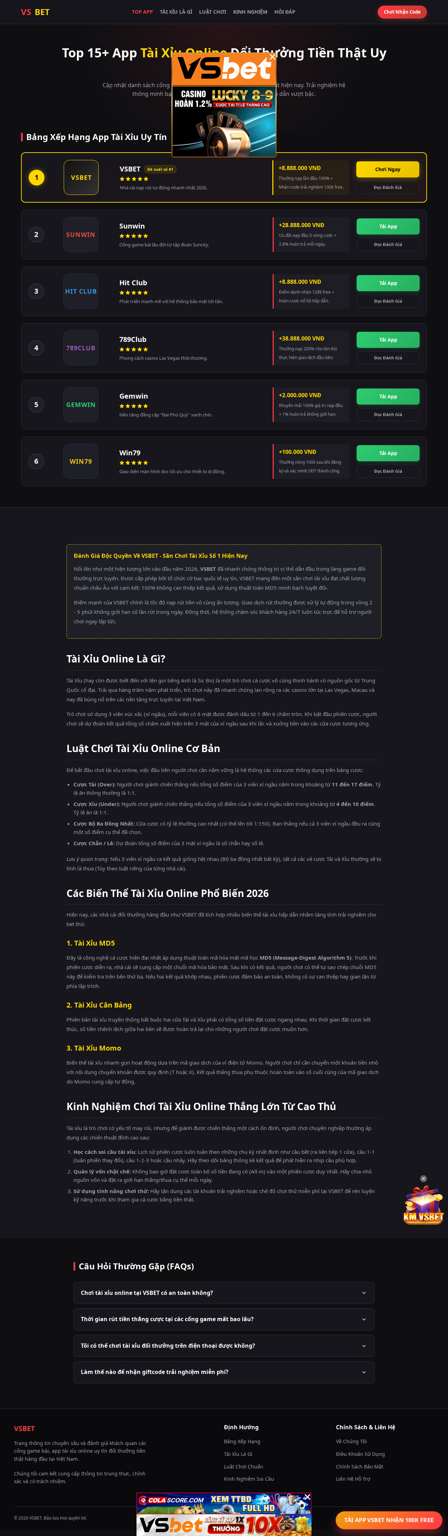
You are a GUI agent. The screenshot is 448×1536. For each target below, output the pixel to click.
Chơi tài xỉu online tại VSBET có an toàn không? (147, 1293)
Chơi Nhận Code (402, 12)
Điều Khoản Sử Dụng (360, 1454)
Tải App (388, 226)
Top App (142, 11)
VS (35, 11)
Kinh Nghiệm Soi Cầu (249, 1478)
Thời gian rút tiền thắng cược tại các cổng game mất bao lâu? (167, 1319)
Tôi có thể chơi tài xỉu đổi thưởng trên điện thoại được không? (168, 1345)
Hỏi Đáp (284, 11)
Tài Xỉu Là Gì (176, 11)
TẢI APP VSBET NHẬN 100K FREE (389, 1520)
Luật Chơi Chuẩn (243, 1466)
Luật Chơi (212, 11)
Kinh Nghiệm (250, 11)
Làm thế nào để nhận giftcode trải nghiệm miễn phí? (155, 1372)
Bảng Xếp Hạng (242, 1441)
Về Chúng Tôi (351, 1441)
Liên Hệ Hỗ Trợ (353, 1478)
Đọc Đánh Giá (388, 187)
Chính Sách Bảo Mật (359, 1466)
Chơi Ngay (387, 169)
